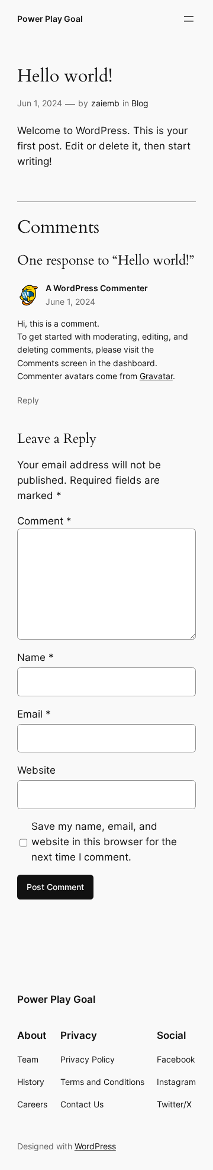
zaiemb (105, 103)
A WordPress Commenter (97, 288)
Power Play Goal (50, 19)
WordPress (95, 1146)
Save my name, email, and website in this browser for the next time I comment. (104, 841)
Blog (140, 103)
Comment (44, 521)
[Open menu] (189, 19)
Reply (28, 400)
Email (34, 714)
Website (36, 770)
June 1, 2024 (70, 301)
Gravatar (156, 376)
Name (35, 657)
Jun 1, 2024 (39, 103)
